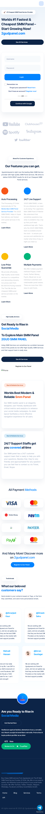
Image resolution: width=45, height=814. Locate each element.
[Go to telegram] (39, 807)
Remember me (12, 84)
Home (4, 793)
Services (26, 793)
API (3, 797)
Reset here (31, 87)
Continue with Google (22, 103)
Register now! (31, 91)
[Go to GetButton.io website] (39, 811)
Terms (38, 793)
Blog (15, 793)
